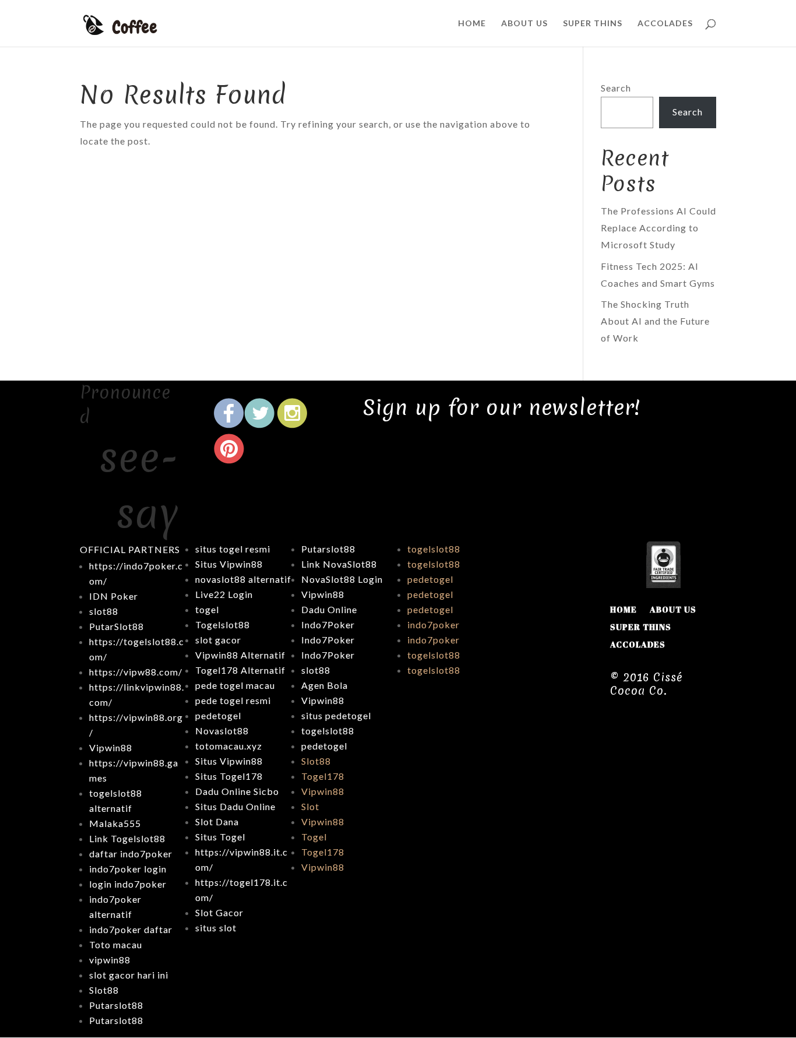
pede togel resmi (233, 700)
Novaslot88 (222, 730)
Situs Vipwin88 (229, 563)
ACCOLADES (665, 23)
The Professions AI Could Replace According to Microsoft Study (658, 227)
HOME (472, 23)
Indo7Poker (328, 624)
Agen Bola (324, 685)
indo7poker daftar (130, 929)
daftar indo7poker (130, 853)
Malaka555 (115, 823)
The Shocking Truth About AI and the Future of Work (655, 320)
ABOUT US (524, 23)
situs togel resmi (232, 548)
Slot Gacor (219, 912)
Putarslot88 (116, 1005)
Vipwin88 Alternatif (240, 654)
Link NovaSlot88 (339, 563)
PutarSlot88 (116, 626)
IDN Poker (113, 595)
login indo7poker (128, 883)
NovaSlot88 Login (342, 579)
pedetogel (218, 715)
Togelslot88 (222, 624)
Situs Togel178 (229, 776)
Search (616, 87)
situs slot (216, 927)
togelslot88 (327, 730)
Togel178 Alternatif (240, 669)
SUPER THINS (592, 23)
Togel (314, 836)
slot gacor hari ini (128, 974)
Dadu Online (329, 609)
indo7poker (433, 624)
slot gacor (218, 639)
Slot (310, 806)
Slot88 (316, 760)
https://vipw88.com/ (135, 671)
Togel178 (322, 776)
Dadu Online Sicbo (237, 791)
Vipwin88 (110, 747)
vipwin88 (110, 959)
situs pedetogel (336, 715)
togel (207, 609)
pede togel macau (235, 685)
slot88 (315, 669)
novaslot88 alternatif (243, 579)
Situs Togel (220, 836)
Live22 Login (224, 594)
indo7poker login (128, 868)
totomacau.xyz (228, 745)
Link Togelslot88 (127, 838)
